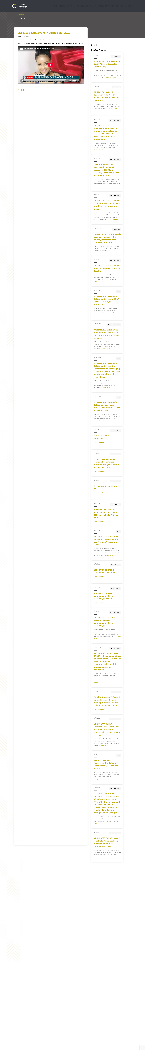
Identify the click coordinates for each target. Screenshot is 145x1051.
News (118, 56)
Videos (118, 692)
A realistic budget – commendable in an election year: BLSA (103, 596)
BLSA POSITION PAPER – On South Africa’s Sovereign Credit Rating (107, 64)
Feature (114, 56)
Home (55, 6)
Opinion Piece (116, 87)
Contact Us (129, 6)
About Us (62, 6)
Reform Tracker (117, 6)
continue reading (111, 77)
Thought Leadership (102, 6)
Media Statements (115, 120)
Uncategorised (116, 324)
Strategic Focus (73, 6)
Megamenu (62, 9)
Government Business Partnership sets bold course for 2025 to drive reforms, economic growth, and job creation (107, 170)
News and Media (87, 6)
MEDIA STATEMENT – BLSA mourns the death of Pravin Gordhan (107, 268)
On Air (112, 430)
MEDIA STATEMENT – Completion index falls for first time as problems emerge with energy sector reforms (107, 729)
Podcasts (117, 430)
